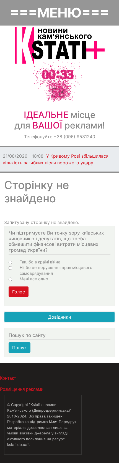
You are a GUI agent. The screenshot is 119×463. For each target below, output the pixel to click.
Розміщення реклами (21, 389)
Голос (18, 292)
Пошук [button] (19, 347)
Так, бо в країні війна (40, 262)
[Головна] (60, 45)
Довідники (59, 317)
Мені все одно (34, 278)
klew (52, 421)
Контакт (8, 378)
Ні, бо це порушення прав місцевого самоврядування (56, 270)
